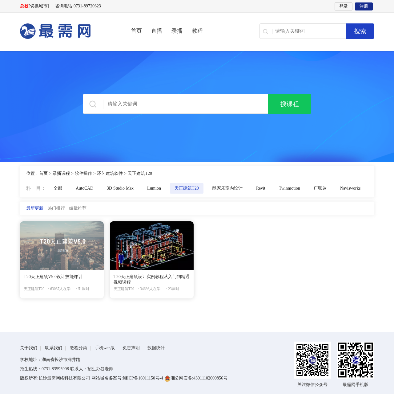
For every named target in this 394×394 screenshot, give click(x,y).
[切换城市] (39, 6)
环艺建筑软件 (110, 173)
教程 (197, 31)
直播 (156, 31)
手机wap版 (105, 348)
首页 (136, 31)
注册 (364, 6)
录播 (177, 31)
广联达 (320, 188)
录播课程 (61, 173)
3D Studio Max (120, 188)
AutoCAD (84, 188)
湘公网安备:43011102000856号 (199, 378)
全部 (58, 188)
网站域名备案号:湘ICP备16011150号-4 (127, 378)
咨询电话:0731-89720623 (78, 6)
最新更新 (34, 208)
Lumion (154, 188)
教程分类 (78, 348)
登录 (343, 6)
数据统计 (156, 348)
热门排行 (56, 208)
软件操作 (83, 173)
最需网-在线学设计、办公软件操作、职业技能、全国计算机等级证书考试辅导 (66, 31)
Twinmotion (289, 188)
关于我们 (28, 348)
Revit (260, 188)
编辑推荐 (77, 208)
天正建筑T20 (140, 173)
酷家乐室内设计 (227, 188)
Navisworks (350, 188)
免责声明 (131, 348)
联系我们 (53, 348)
